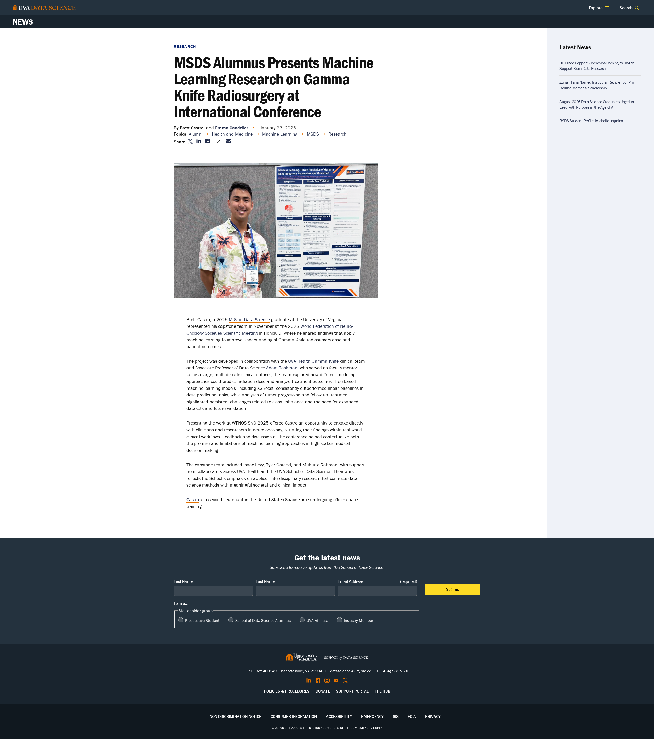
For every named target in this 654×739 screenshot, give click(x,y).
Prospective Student (202, 620)
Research (185, 46)
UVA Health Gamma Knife (313, 361)
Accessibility (339, 716)
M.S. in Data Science (249, 319)
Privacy (433, 716)
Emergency (372, 716)
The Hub (382, 691)
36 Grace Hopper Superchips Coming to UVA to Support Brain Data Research (596, 65)
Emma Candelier (231, 128)
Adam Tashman (281, 368)
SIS (396, 716)
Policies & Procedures (286, 691)
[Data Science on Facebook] (317, 680)
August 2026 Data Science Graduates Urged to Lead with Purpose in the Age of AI (596, 104)
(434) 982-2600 (395, 670)
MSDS (313, 134)
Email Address (377, 581)
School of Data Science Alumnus (263, 620)
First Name (183, 581)
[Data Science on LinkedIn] (308, 680)
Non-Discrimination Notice (235, 716)
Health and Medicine (233, 134)
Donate (323, 691)
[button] (637, 8)
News (23, 22)
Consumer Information (294, 716)
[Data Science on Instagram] (327, 680)
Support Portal (352, 691)
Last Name (265, 581)
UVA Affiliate (317, 620)
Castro (192, 499)
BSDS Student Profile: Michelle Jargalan (591, 120)
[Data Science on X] (345, 680)
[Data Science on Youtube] (336, 680)
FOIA (412, 716)
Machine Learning (280, 134)
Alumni (196, 134)
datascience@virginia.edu (352, 670)
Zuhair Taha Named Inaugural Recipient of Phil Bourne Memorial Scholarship (597, 85)
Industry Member (358, 620)
